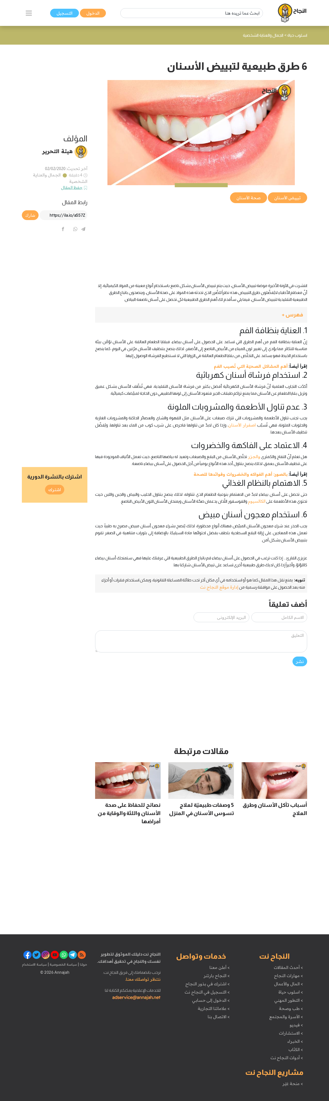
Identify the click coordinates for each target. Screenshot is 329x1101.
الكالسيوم (256, 501)
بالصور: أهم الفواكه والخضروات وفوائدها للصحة (240, 474)
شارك (30, 215)
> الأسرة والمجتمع (286, 1016)
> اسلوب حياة (290, 992)
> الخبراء (295, 1041)
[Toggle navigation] (29, 13)
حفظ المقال (72, 187)
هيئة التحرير (57, 151)
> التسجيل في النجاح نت (207, 992)
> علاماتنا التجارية (214, 1008)
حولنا (83, 964)
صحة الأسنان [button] (248, 197)
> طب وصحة (291, 1008)
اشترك (54, 489)
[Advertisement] (201, 240)
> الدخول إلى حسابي (211, 1000)
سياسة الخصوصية (63, 964)
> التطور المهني (288, 1000)
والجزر (253, 456)
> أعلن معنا (219, 967)
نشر (300, 661)
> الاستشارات (291, 1033)
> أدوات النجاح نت (286, 1057)
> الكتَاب (295, 1049)
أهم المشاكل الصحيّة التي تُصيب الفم (250, 366)
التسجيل (64, 13)
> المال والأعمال (288, 983)
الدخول (92, 13)
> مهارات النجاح (288, 975)
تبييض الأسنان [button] (287, 197)
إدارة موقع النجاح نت (219, 587)
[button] (201, 315)
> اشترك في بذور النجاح (207, 983)
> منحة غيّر (292, 1083)
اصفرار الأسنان (242, 425)
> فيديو (296, 1024)
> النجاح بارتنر (217, 975)
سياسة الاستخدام (34, 964)
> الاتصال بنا (219, 1016)
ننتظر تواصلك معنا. (143, 979)
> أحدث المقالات (288, 967)
